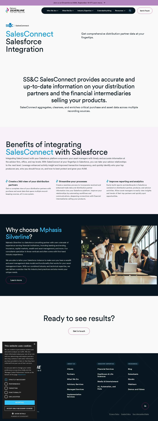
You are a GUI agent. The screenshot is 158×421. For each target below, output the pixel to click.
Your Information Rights (141, 414)
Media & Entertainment (108, 381)
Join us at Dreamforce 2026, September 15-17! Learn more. (78, 3)
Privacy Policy (114, 414)
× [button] (34, 344)
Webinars (132, 384)
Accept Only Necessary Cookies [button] (20, 408)
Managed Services (75, 389)
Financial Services (106, 369)
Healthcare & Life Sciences (105, 375)
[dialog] (19, 380)
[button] (20, 413)
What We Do (67, 11)
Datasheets (133, 374)
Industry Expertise (84, 11)
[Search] (130, 10)
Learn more (16, 280)
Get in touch (79, 331)
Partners (71, 374)
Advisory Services (75, 384)
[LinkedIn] (145, 406)
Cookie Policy (126, 414)
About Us (71, 363)
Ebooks (131, 379)
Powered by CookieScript (19, 416)
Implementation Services (74, 395)
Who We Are (51, 11)
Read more (22, 375)
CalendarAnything (104, 11)
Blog (130, 369)
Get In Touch (145, 11)
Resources (119, 11)
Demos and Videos (136, 389)
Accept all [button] (19, 402)
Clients (70, 369)
